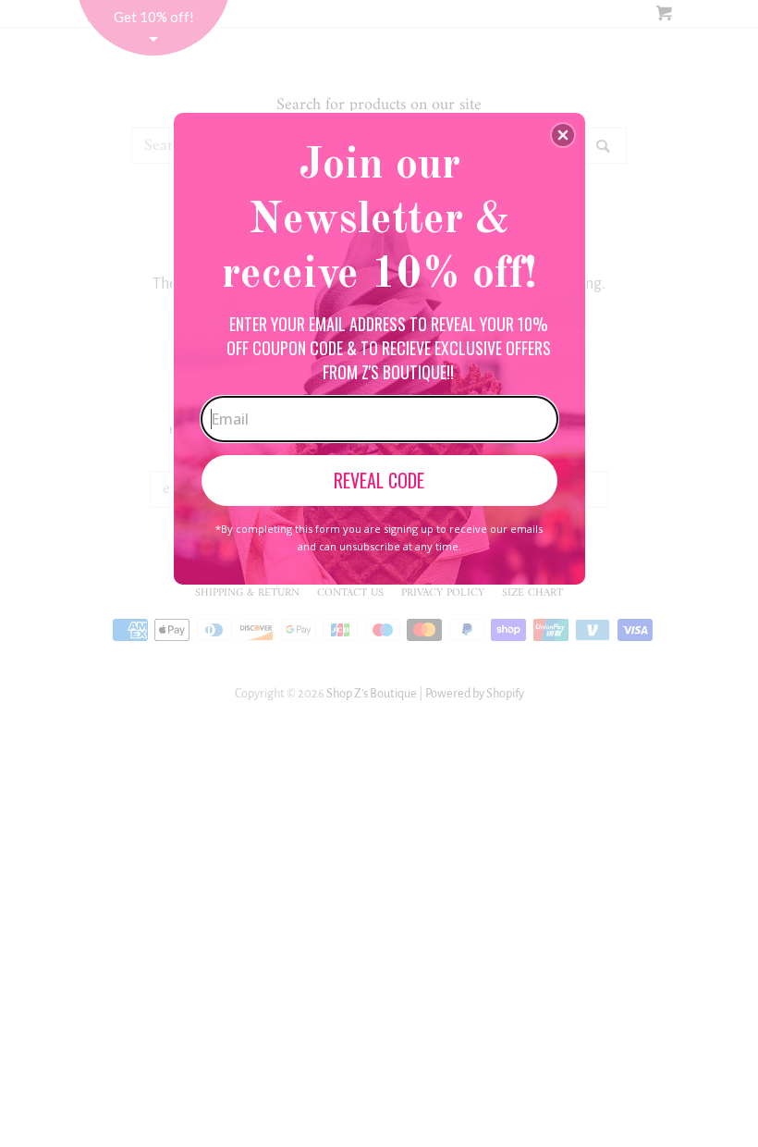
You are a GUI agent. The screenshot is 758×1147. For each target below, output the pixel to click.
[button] (563, 135)
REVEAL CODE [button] (379, 480)
